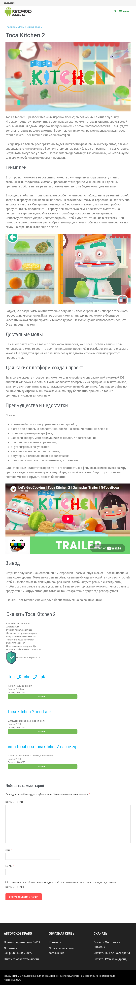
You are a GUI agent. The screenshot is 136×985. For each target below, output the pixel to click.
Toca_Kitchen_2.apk (26, 676)
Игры (21, 26)
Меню (127, 11)
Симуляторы (34, 26)
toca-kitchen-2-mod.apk (30, 711)
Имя (8, 850)
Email (9, 865)
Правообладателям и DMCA (22, 942)
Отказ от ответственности (21, 959)
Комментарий (15, 801)
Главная (10, 26)
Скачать (41, 696)
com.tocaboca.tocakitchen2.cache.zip (42, 746)
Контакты (55, 942)
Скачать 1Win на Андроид (110, 959)
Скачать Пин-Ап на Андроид (112, 953)
